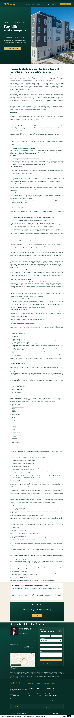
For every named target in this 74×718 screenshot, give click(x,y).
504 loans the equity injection (42, 161)
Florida (39, 592)
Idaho (47, 592)
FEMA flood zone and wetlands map (19, 386)
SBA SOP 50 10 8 (53, 78)
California (25, 592)
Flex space (14, 436)
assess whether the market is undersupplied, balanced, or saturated (26, 283)
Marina (13, 410)
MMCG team (45, 502)
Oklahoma (32, 595)
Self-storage (14, 438)
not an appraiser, (25, 94)
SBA (44, 326)
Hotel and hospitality (16, 405)
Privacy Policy (42, 716)
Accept (69, 716)
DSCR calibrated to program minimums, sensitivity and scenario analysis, (47, 227)
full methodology (17, 319)
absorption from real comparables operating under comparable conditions (31, 284)
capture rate (54, 272)
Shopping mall (14, 421)
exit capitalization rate (25, 304)
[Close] (72, 716)
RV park (13, 408)
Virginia (19, 596)
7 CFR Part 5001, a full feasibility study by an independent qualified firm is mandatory (29, 168)
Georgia (43, 592)
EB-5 (37, 698)
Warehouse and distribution (17, 435)
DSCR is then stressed (46, 304)
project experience (52, 502)
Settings (64, 716)
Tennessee (59, 595)
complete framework (27, 319)
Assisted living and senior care (18, 427)
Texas (13, 596)
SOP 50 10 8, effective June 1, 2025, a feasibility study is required (26, 158)
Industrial (14, 433)
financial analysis (58, 186)
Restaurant (14, 411)
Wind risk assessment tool (17, 389)
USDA (47, 326)
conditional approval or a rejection (27, 173)
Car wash (13, 420)
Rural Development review (55, 181)
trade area (56, 179)
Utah (16, 596)
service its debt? (50, 80)
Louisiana (18, 594)
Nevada (54, 594)
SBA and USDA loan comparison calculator (20, 390)
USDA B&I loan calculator (17, 392)
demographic (23, 226)
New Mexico (14, 595)
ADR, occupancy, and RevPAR (24, 399)
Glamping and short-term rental (18, 407)
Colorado (30, 592)
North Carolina (24, 595)
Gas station (14, 417)
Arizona (17, 592)
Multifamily (14, 426)
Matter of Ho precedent (18, 195)
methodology (59, 211)
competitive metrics (58, 221)
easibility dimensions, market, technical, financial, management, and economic (43, 170)
